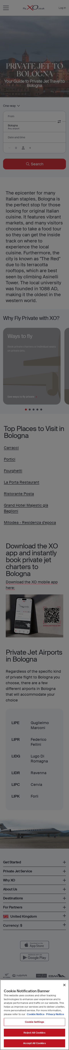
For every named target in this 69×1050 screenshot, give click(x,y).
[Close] (64, 985)
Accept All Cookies (34, 1043)
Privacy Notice (54, 1014)
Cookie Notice (35, 1014)
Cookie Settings (34, 1022)
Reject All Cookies (34, 1032)
